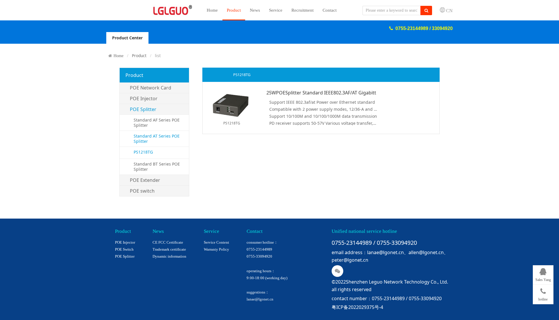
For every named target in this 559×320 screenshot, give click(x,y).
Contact (330, 10)
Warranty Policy (216, 249)
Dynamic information (169, 256)
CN (449, 10)
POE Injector (125, 242)
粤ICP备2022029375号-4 (357, 307)
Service (275, 10)
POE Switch (124, 249)
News (255, 10)
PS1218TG (143, 152)
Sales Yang (543, 280)
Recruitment (302, 10)
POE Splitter (125, 256)
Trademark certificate (169, 249)
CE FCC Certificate (168, 242)
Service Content (216, 242)
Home (212, 10)
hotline (543, 299)
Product (234, 10)
